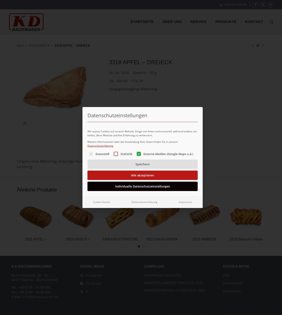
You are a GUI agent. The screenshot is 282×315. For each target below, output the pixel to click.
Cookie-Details (101, 202)
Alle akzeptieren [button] (142, 175)
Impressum (185, 202)
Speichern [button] (142, 164)
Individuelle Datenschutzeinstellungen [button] (142, 186)
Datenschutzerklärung (100, 146)
